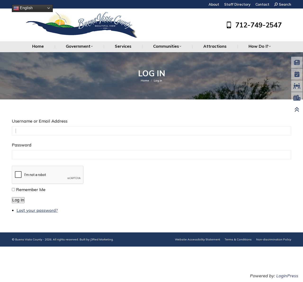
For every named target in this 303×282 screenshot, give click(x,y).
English (26, 8)
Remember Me (30, 189)
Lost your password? (37, 210)
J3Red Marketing (101, 239)
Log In (18, 200)
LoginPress (287, 275)
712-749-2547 (258, 25)
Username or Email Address (39, 121)
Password (21, 145)
